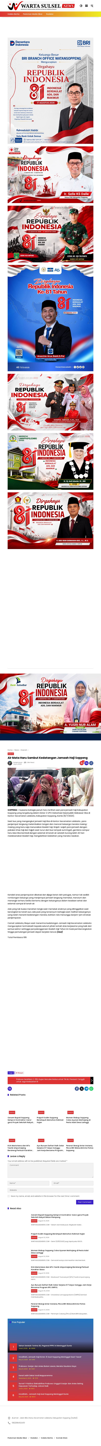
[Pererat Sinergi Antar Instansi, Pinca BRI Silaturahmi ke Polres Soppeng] (79, 1132)
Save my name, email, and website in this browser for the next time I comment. (45, 1193)
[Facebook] (77, 1086)
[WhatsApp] (91, 1086)
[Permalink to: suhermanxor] (10, 763)
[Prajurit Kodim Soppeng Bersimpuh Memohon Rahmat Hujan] (50, 1104)
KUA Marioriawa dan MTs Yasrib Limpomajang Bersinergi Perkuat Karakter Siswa (20, 1145)
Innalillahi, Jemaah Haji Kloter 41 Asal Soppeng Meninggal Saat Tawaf (50, 1381)
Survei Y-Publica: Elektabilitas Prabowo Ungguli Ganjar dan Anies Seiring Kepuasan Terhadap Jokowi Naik (51, 1409)
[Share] (91, 763)
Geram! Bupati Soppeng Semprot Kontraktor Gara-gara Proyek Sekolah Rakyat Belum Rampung (20, 1117)
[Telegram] (86, 1086)
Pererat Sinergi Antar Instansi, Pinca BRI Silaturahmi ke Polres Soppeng (79, 1145)
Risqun (20, 1070)
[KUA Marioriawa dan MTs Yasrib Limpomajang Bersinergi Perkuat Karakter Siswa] (21, 1132)
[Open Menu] (86, 5)
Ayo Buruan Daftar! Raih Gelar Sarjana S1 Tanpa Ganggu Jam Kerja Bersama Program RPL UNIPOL (50, 1145)
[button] (81, 5)
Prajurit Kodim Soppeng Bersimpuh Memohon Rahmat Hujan (50, 1117)
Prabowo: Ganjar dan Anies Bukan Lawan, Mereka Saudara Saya (47, 1390)
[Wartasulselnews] (41, 5)
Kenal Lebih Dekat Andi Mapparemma (36, 1399)
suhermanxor (17, 762)
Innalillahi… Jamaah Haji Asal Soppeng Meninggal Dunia (44, 1418)
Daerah (10, 754)
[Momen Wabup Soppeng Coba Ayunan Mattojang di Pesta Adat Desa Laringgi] (79, 1104)
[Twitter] (82, 1086)
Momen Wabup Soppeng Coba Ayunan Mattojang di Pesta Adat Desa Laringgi (78, 1117)
